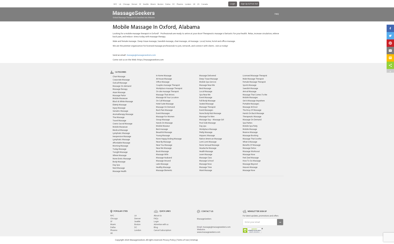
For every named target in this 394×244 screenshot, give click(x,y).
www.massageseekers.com (208, 232)
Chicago (126, 4)
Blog (156, 227)
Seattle (146, 4)
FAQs (156, 218)
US (198, 4)
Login (232, 4)
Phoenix (180, 4)
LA (120, 4)
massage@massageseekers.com (141, 55)
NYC (115, 4)
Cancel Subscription (162, 230)
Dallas (168, 4)
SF (140, 4)
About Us (158, 215)
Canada (204, 4)
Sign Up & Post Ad (249, 4)
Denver (134, 4)
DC (173, 4)
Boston (160, 4)
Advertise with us (161, 224)
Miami (153, 4)
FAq (277, 14)
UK (194, 4)
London (188, 4)
